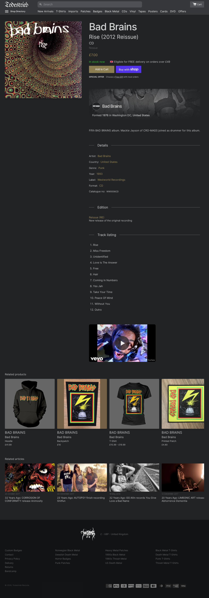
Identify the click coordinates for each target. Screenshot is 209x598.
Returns (9, 567)
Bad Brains (104, 156)
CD (101, 185)
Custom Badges (13, 550)
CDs (124, 11)
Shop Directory (17, 11)
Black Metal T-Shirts (166, 550)
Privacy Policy (12, 558)
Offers (182, 11)
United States (141, 115)
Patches (85, 11)
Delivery (9, 563)
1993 (99, 173)
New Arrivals (45, 11)
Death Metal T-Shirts (166, 554)
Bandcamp (10, 571)
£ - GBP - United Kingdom (114, 534)
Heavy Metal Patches (116, 550)
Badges (97, 11)
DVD (173, 11)
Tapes (142, 11)
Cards (164, 11)
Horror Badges (63, 558)
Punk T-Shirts (163, 558)
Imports (73, 11)
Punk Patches (62, 563)
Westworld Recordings (111, 179)
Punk (101, 168)
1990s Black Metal (115, 554)
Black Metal (112, 11)
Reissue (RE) (96, 217)
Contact (9, 554)
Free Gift (119, 77)
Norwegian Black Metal (67, 550)
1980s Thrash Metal (116, 558)
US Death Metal (113, 563)
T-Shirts (61, 11)
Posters (153, 11)
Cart (199, 4)
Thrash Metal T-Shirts (167, 563)
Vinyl (133, 11)
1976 (105, 115)
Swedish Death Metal (66, 554)
